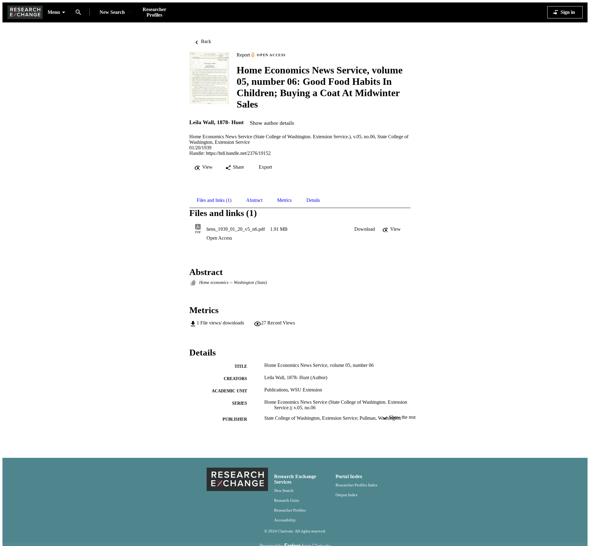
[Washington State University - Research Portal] (25, 12)
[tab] (214, 200)
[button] (365, 229)
